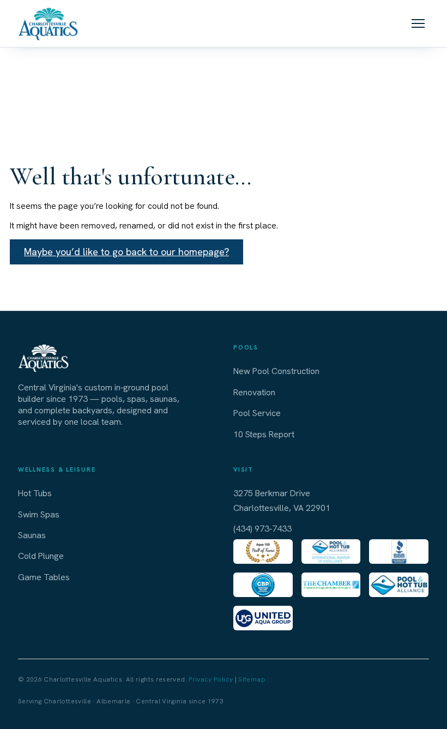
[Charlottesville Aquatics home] (48, 23)
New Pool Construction (276, 371)
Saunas (32, 535)
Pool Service (257, 413)
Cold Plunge (41, 556)
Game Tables (44, 577)
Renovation (254, 392)
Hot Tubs (35, 493)
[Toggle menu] (418, 23)
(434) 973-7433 (262, 528)
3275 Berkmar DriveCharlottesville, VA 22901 (281, 500)
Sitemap (251, 679)
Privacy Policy (211, 679)
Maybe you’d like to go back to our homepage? (126, 251)
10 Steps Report (263, 434)
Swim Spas (38, 514)
